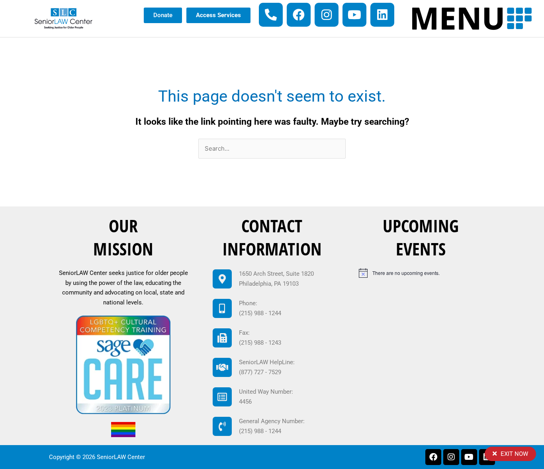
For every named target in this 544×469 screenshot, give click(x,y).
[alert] (423, 273)
